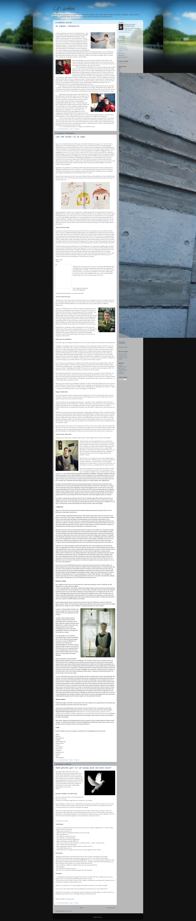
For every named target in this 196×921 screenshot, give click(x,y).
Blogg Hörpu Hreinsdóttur (122, 342)
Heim (81, 908)
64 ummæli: (76, 129)
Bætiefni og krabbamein (121, 372)
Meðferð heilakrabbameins (122, 366)
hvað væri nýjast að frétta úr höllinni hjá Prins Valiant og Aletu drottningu (84, 152)
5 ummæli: (76, 903)
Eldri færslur (111, 908)
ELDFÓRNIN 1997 (123, 48)
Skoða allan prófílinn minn (124, 32)
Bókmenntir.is (122, 55)
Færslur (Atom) (68, 911)
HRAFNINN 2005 (123, 44)
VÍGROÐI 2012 (122, 40)
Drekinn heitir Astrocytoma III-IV (123, 369)
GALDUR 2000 (122, 46)
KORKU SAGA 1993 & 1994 (123, 50)
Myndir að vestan (123, 347)
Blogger (100, 917)
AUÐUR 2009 (122, 42)
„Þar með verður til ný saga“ (71, 137)
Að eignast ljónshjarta (67, 26)
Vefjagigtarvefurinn (123, 356)
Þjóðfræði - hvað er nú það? (123, 358)
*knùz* (120, 72)
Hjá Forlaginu (122, 53)
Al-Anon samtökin (123, 354)
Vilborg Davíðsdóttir (64, 129)
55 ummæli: (76, 760)
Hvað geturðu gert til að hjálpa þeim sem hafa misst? (83, 768)
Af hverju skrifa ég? (123, 57)
